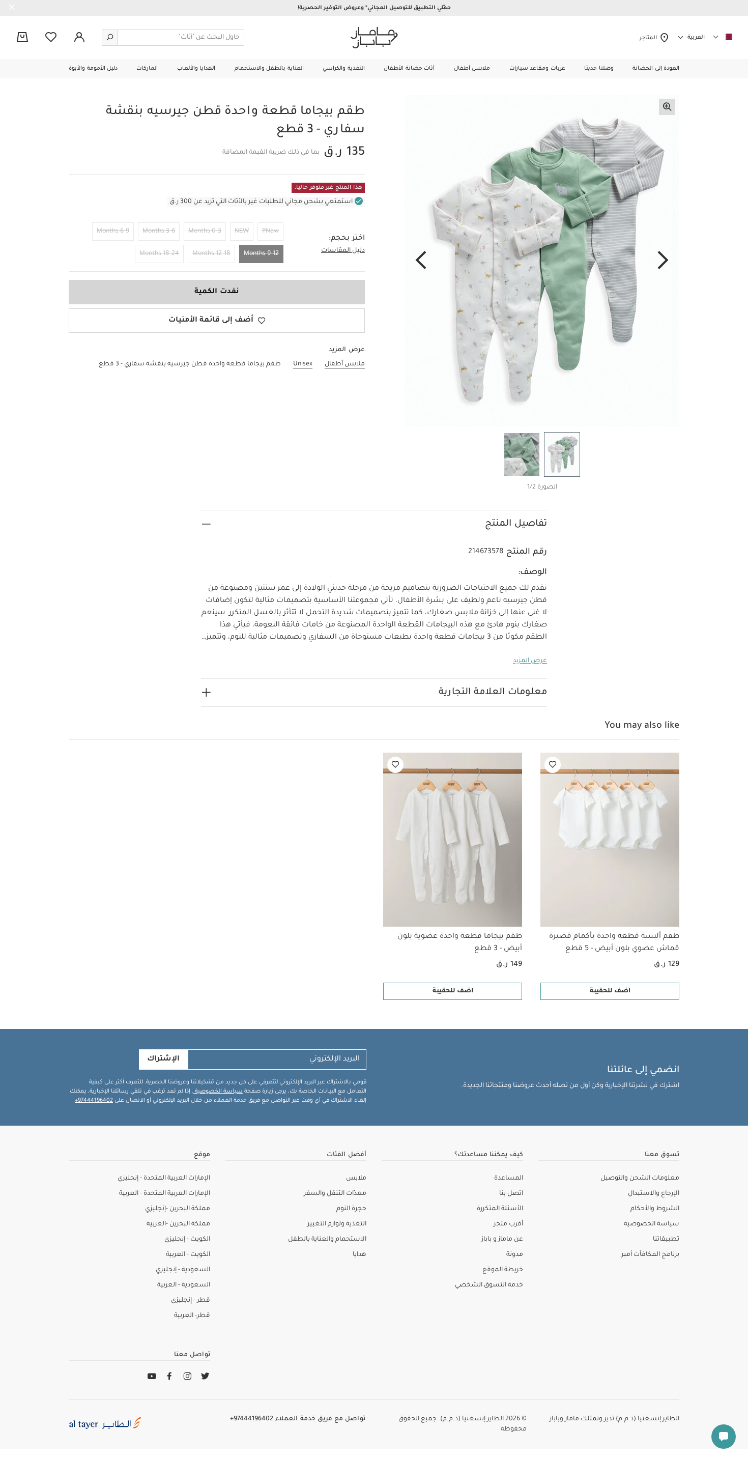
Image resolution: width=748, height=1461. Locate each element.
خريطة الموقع (502, 1270)
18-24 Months (159, 253)
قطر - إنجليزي (190, 1300)
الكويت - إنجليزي (187, 1239)
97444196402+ (94, 1101)
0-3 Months (204, 231)
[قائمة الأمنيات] (552, 765)
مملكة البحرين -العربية (178, 1224)
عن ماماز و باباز (502, 1239)
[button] (655, 68)
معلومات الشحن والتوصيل (639, 1178)
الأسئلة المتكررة (500, 1209)
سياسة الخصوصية (218, 1091)
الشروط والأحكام (654, 1209)
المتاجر (649, 38)
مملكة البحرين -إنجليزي (177, 1209)
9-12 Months (261, 253)
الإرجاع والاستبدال (653, 1193)
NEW (242, 231)
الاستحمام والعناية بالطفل (327, 1239)
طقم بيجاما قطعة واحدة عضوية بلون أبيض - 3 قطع (459, 943)
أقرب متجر (508, 1224)
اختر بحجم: (347, 239)
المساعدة (508, 1178)
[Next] (421, 261)
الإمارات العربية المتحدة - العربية (164, 1193)
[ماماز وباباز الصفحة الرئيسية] (374, 37)
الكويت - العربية (188, 1254)
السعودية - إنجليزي (183, 1270)
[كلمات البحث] (110, 37)
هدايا (359, 1254)
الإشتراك (163, 1059)
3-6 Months (158, 231)
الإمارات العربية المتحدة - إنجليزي (164, 1178)
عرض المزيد (530, 661)
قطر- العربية (192, 1316)
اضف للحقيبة (610, 991)
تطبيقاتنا (666, 1239)
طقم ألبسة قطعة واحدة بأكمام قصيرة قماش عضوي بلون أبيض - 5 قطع (614, 943)
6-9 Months (113, 231)
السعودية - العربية (183, 1285)
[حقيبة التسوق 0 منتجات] (22, 38)
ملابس (356, 1178)
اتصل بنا (511, 1193)
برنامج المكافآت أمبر (650, 1254)
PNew (270, 231)
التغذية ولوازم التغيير (336, 1224)
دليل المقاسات (343, 250)
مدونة (514, 1254)
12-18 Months (211, 253)
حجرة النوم (351, 1209)
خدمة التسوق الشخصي (489, 1285)
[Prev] (663, 261)
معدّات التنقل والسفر (335, 1193)
